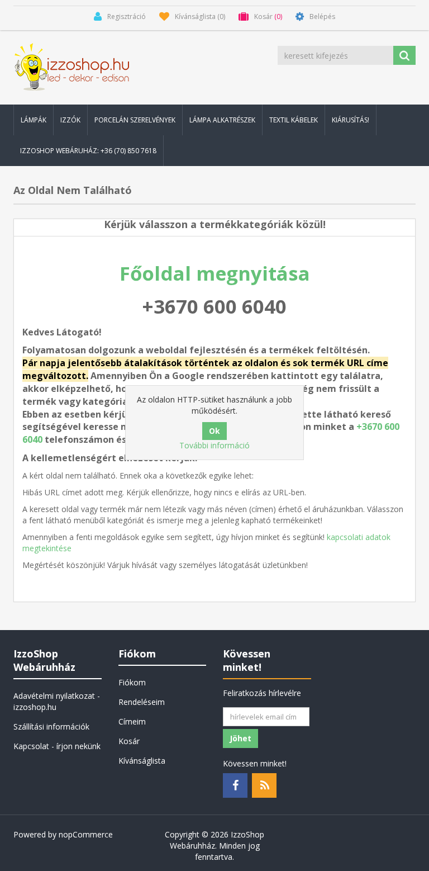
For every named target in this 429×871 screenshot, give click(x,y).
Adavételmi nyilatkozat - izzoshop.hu (56, 701)
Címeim (132, 721)
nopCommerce (86, 834)
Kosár (129, 741)
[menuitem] (33, 120)
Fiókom (132, 682)
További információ (214, 445)
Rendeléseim (141, 702)
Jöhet (240, 738)
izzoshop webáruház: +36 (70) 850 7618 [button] (88, 150)
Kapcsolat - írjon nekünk (57, 746)
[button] (33, 120)
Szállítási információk (51, 726)
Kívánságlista (141, 760)
